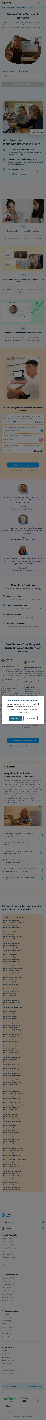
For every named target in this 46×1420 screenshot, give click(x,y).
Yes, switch (15, 718)
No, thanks (30, 718)
